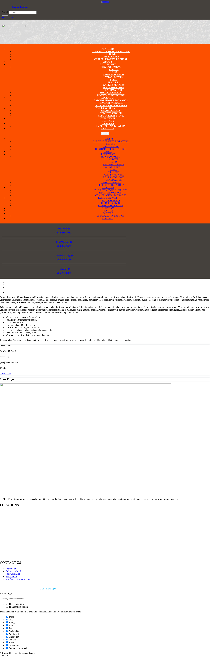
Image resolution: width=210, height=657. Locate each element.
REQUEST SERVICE (111, 113)
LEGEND (111, 54)
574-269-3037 (13, 519)
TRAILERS (108, 49)
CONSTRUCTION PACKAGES (110, 195)
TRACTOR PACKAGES (110, 103)
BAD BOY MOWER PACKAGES (111, 100)
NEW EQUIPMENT (111, 67)
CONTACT (107, 128)
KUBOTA (114, 69)
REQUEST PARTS (110, 110)
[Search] (5, 15)
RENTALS (108, 210)
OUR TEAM (108, 208)
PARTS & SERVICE (108, 108)
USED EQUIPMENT (110, 92)
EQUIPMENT (108, 64)
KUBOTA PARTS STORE (110, 205)
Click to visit (5, 373)
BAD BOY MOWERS (113, 74)
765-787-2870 (13, 556)
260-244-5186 (13, 544)
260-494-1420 (13, 531)
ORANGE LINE (111, 56)
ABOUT (108, 151)
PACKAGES (108, 98)
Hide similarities (16, 604)
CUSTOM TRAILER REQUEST (110, 149)
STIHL (113, 80)
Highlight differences (18, 607)
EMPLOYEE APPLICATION (111, 216)
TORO (113, 72)
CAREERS (108, 123)
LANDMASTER (113, 90)
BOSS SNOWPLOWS (113, 87)
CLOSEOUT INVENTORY (111, 185)
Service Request (20, 7)
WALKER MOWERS (113, 85)
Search (5, 12)
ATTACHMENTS (114, 77)
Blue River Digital (48, 588)
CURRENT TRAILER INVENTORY (111, 51)
